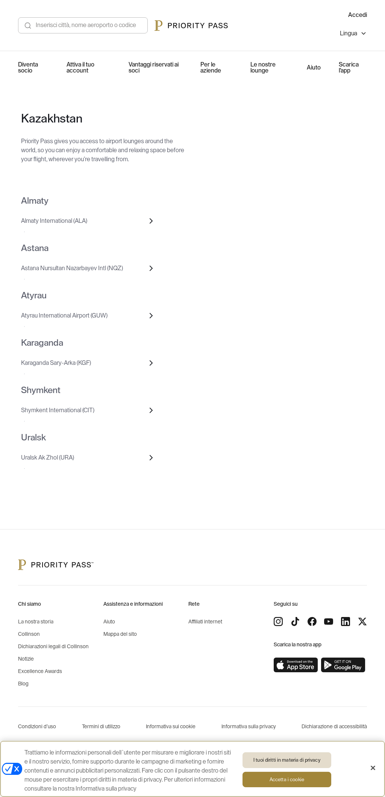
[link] (296, 665)
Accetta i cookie (287, 779)
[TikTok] (295, 621)
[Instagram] (278, 621)
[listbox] (353, 34)
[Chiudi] (373, 768)
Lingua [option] (348, 33)
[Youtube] (328, 621)
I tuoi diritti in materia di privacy (286, 760)
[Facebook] (312, 621)
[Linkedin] (345, 621)
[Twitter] (362, 621)
